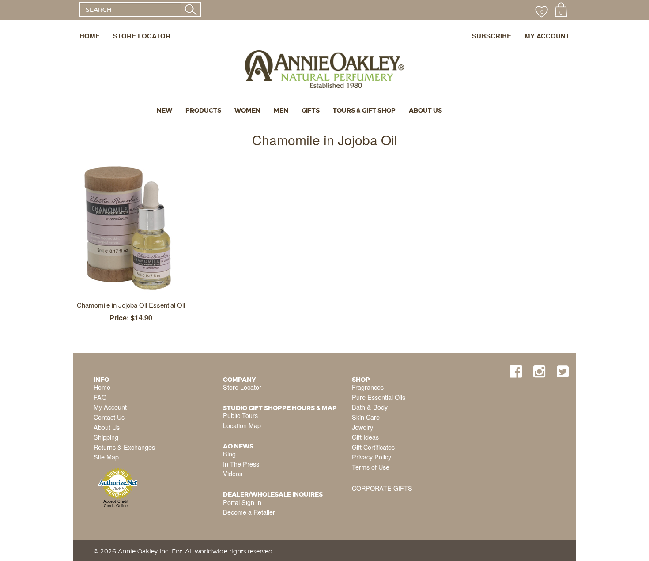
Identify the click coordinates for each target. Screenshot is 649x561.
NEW (164, 110)
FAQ (100, 397)
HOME (89, 36)
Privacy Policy (371, 456)
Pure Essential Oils (378, 397)
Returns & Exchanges (124, 447)
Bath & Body (370, 406)
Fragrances (368, 387)
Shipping (106, 436)
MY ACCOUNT (547, 36)
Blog (229, 453)
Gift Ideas (365, 436)
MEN (281, 110)
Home (102, 387)
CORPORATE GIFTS (382, 488)
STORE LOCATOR (141, 36)
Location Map (242, 425)
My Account (110, 406)
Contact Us (109, 417)
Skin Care (366, 417)
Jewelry (362, 427)
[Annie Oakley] (324, 58)
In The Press (241, 463)
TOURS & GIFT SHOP (364, 110)
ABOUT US (425, 110)
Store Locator (242, 387)
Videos (232, 473)
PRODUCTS (203, 110)
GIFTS (311, 110)
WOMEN (247, 110)
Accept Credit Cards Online (115, 503)
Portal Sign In (242, 502)
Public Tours (240, 415)
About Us (107, 427)
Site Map (106, 456)
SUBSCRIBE (491, 36)
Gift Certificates (373, 447)
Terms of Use (370, 466)
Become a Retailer (249, 511)
